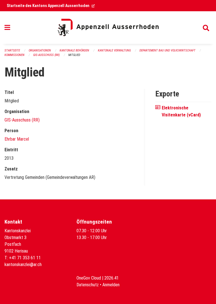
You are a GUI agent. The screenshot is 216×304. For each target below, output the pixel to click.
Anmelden (111, 284)
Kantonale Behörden (74, 50)
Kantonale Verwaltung (114, 50)
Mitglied (74, 55)
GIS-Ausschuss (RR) (46, 55)
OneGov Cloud (88, 278)
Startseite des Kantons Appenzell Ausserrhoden (51, 5)
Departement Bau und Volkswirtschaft (167, 50)
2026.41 (111, 278)
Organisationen (40, 50)
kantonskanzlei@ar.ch (23, 264)
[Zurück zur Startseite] (108, 27)
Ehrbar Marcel (16, 139)
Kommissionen (14, 55)
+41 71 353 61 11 (25, 257)
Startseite (12, 50)
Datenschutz (87, 284)
